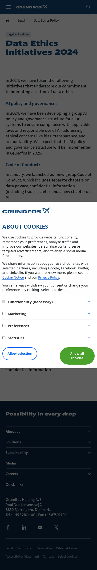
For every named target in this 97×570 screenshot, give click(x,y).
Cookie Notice (13, 277)
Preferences (18, 325)
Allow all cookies (77, 355)
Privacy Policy (48, 277)
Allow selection (20, 353)
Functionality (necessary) (30, 301)
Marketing (17, 313)
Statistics (16, 338)
